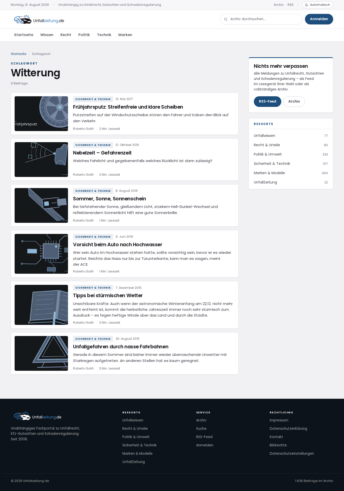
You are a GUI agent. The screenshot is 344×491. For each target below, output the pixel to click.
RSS (291, 5)
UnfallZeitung (133, 461)
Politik (84, 34)
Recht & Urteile (135, 428)
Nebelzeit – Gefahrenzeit (102, 152)
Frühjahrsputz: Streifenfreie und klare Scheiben (128, 107)
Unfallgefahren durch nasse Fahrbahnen (120, 346)
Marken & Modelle (137, 453)
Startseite (23, 34)
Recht (65, 34)
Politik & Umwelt (136, 437)
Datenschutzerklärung (288, 428)
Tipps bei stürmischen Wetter (108, 295)
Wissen (46, 34)
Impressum (279, 420)
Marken (125, 34)
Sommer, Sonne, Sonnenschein (109, 198)
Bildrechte (278, 445)
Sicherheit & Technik (93, 99)
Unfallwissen (132, 420)
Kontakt (276, 437)
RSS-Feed (267, 101)
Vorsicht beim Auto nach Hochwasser (117, 244)
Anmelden (319, 19)
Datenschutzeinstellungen (292, 453)
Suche (201, 428)
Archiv (279, 5)
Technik (104, 34)
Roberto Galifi (83, 129)
